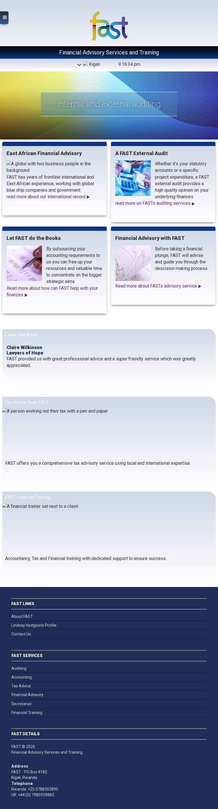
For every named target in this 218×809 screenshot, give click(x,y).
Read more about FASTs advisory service (156, 286)
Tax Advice (21, 686)
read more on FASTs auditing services (152, 203)
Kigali (94, 64)
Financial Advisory (27, 694)
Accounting (21, 677)
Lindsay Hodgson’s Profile (33, 625)
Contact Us (21, 634)
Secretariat (21, 704)
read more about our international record (46, 196)
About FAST (22, 616)
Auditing (18, 668)
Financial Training (26, 712)
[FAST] (109, 16)
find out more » (198, 483)
